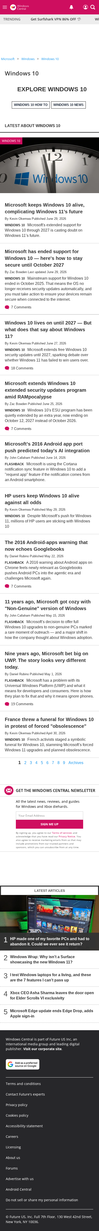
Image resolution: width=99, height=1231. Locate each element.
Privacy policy (16, 1104)
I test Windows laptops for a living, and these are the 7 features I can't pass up (50, 977)
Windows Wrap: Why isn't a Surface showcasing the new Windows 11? (42, 959)
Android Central (18, 1189)
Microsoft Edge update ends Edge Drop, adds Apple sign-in (51, 1013)
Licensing (13, 1147)
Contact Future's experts (25, 1094)
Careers (12, 1136)
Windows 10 (50, 59)
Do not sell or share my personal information (42, 1200)
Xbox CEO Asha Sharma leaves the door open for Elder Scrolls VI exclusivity (52, 995)
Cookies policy (17, 1115)
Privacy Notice (67, 836)
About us (13, 1157)
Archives (75, 763)
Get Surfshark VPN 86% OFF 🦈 (56, 19)
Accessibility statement (24, 1126)
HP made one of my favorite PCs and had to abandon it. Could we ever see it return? (49, 941)
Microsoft (8, 59)
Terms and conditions (23, 1083)
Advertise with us (20, 1178)
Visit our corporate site (42, 1049)
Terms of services (62, 832)
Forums (12, 1168)
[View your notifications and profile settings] (71, 7)
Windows (28, 59)
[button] (92, 7)
